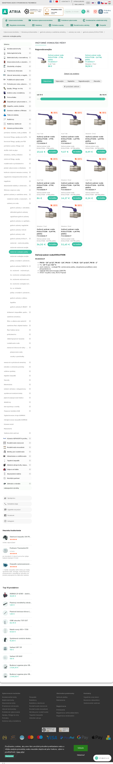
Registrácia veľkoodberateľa (67, 713)
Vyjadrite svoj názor (91, 697)
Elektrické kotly (8, 700)
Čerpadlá (101, 25)
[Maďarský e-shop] (109, 2)
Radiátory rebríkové (37, 703)
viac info (20, 752)
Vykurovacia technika (14, 20)
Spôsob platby (62, 697)
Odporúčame (47, 81)
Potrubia (5, 718)
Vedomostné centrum (92, 703)
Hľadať (83, 12)
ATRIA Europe (79, 1)
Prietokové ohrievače (10, 706)
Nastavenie (9, 756)
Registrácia (61, 706)
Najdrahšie (71, 81)
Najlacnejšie (59, 81)
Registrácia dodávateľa (65, 716)
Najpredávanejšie (84, 81)
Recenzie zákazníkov (92, 700)
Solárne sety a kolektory (11, 721)
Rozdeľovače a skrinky (80, 25)
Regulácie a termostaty (15, 25)
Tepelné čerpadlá (36, 715)
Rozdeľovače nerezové (38, 706)
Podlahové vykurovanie (67, 20)
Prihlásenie (60, 710)
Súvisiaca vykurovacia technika (40, 20)
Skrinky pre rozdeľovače (38, 712)
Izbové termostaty (9, 709)
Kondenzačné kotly (9, 697)
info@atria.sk (102, 758)
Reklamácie (79, 4)
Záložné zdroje (35, 718)
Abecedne (97, 81)
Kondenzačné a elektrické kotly (95, 20)
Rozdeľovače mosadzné (38, 709)
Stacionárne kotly (8, 703)
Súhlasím (81, 748)
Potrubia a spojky (56, 25)
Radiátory (37, 25)
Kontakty (66, 1)
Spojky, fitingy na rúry (10, 715)
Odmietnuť (81, 755)
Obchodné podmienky (65, 693)
